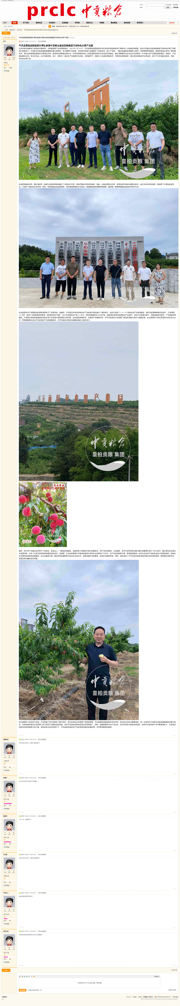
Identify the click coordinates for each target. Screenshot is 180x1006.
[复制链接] (72, 37)
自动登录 (168, 4)
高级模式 (156, 976)
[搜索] (49, 26)
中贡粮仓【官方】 (2, 30)
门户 (4, 23)
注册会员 (6, 761)
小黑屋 (140, 997)
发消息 (7, 71)
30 (13, 832)
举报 (174, 735)
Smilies (34, 976)
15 (13, 909)
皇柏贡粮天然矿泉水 (62, 26)
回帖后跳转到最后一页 (35, 990)
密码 (141, 7)
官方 (4, 41)
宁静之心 (6, 893)
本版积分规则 (172, 990)
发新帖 (5, 33)
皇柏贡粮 (127, 23)
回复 (22, 735)
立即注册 (175, 7)
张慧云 (5, 777)
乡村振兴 (52, 23)
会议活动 (19, 30)
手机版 (134, 997)
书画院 (101, 23)
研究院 (77, 23)
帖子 (44, 26)
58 (9, 756)
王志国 (5, 854)
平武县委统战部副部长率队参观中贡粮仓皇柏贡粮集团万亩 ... (42, 30)
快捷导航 (171, 22)
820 (5, 58)
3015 (13, 58)
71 (9, 832)
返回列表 (174, 33)
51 (13, 756)
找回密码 (175, 4)
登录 (94, 983)
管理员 (6, 62)
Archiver (128, 997)
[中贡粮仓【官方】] (19, 9)
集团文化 (89, 23)
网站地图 (175, 997)
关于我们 (26, 23)
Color (22, 976)
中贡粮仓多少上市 (73, 26)
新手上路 (6, 799)
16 (13, 947)
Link (27, 976)
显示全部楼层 (42, 41)
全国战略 (65, 23)
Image (25, 976)
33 (13, 794)
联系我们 (140, 23)
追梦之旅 (6, 931)
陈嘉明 (5, 816)
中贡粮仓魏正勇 (84, 26)
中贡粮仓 (4, 997)
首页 (14, 23)
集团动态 (39, 23)
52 (13, 871)
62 (9, 794)
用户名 (141, 4)
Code (32, 976)
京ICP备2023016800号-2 (163, 997)
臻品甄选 (114, 23)
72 (9, 909)
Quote (29, 976)
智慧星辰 (6, 739)
